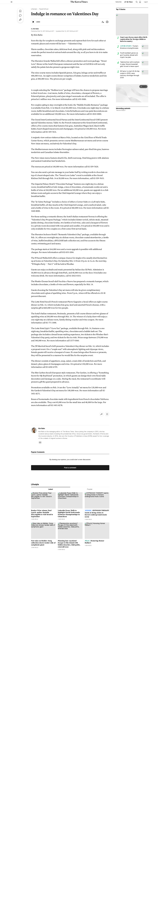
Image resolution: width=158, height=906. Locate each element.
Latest (50, 489)
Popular (89, 489)
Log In (146, 2)
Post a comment (70, 468)
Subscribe (118, 2)
